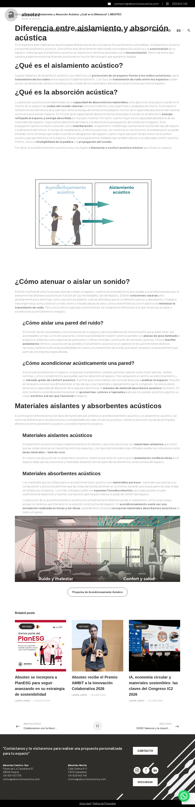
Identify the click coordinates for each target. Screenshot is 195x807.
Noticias (27, 626)
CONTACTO (145, 750)
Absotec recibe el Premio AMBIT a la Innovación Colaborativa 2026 (94, 683)
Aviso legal (85, 803)
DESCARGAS (145, 782)
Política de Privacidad (104, 803)
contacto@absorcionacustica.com (136, 3)
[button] (184, 796)
